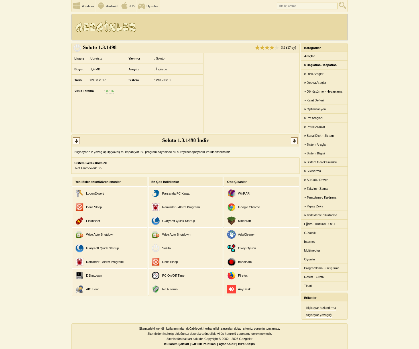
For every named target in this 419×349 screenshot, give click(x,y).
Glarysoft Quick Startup (102, 248)
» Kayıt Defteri (314, 100)
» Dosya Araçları (315, 82)
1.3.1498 (100, 47)
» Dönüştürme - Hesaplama (323, 91)
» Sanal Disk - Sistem (319, 135)
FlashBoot (93, 221)
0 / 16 (110, 91)
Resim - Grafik (314, 277)
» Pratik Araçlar (314, 126)
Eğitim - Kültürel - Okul (319, 224)
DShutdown (94, 275)
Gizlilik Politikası (204, 344)
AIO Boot (92, 289)
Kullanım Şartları (176, 344)
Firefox (243, 275)
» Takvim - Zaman (316, 188)
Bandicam (245, 262)
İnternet (309, 241)
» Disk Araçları (314, 73)
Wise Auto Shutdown (100, 234)
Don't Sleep (94, 207)
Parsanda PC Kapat (176, 193)
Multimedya (312, 250)
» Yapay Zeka (313, 206)
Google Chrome (249, 207)
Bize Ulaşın (246, 344)
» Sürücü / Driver (316, 179)
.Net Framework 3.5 (88, 168)
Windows (88, 6)
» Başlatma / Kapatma (320, 65)
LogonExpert (95, 193)
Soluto (166, 248)
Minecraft (244, 221)
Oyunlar (152, 6)
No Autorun (170, 289)
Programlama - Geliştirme (321, 268)
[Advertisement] (243, 27)
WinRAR (244, 193)
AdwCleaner (246, 234)
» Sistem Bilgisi (314, 153)
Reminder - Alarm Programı (105, 262)
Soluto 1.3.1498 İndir (185, 140)
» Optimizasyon (315, 109)
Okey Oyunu (247, 248)
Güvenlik (310, 232)
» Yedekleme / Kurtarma (320, 215)
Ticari (308, 285)
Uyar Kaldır (227, 344)
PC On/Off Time (173, 275)
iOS (132, 6)
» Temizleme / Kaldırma (320, 197)
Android (111, 6)
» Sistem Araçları (316, 144)
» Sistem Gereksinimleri (320, 162)
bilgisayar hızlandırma (321, 307)
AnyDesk (244, 289)
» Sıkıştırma (312, 171)
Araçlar (309, 56)
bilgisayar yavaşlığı (319, 315)
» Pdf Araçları (313, 118)
